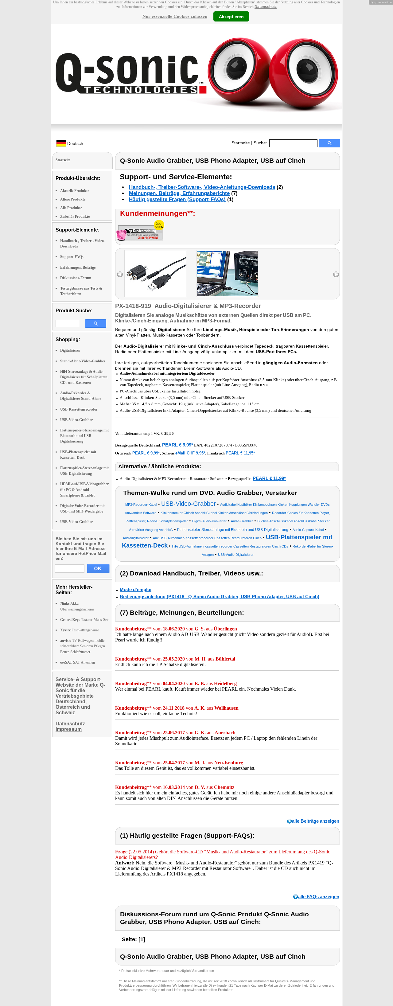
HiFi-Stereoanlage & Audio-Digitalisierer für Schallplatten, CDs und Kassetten (84, 377)
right (336, 274)
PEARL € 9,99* (177, 444)
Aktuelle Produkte (74, 191)
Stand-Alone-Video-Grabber (82, 361)
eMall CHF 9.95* (190, 453)
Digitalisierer (70, 350)
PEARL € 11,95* (240, 453)
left (120, 274)
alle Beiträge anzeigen (315, 821)
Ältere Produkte (72, 199)
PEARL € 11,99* (269, 478)
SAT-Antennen (77, 662)
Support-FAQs (72, 257)
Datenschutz (266, 7)
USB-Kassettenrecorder (78, 409)
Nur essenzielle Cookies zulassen (174, 16)
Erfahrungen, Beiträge (77, 267)
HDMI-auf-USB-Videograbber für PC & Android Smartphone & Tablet (84, 489)
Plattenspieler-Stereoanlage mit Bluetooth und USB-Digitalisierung (84, 435)
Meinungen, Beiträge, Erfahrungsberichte (179, 193)
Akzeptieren (231, 16)
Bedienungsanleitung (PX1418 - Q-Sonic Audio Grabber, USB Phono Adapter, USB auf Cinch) (219, 596)
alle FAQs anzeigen (318, 896)
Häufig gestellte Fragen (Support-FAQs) (177, 199)
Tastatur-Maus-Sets (84, 620)
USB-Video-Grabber (76, 420)
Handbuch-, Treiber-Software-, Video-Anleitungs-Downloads (202, 187)
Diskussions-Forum (75, 278)
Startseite (241, 142)
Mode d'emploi (135, 589)
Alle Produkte (71, 208)
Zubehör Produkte (75, 216)
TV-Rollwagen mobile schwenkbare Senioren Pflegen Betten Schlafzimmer (82, 646)
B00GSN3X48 (246, 445)
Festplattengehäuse (79, 630)
